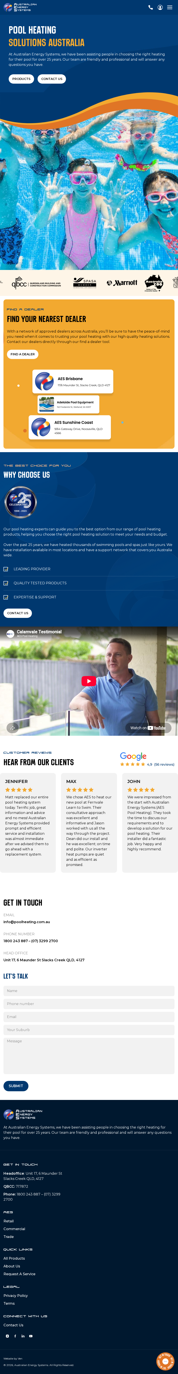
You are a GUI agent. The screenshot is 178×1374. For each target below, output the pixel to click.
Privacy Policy (15, 1296)
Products (21, 79)
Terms (9, 1303)
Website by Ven (12, 1358)
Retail (8, 1221)
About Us (11, 1266)
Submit (16, 1086)
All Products (14, 1258)
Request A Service (19, 1274)
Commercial (14, 1229)
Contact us (17, 613)
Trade (8, 1237)
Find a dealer (23, 354)
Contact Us (51, 79)
